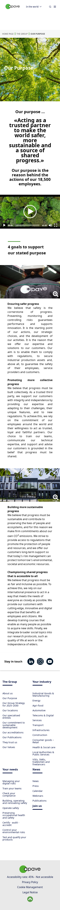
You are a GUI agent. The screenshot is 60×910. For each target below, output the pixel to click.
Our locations (10, 710)
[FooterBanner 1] (30, 872)
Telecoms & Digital (43, 715)
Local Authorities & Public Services (43, 753)
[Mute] (50, 225)
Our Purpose (37, 33)
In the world (32, 6)
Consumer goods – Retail (43, 741)
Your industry (41, 682)
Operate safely (10, 808)
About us (7, 693)
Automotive (39, 710)
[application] (30, 212)
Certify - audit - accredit (10, 823)
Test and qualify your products (14, 838)
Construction (39, 735)
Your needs (10, 769)
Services (37, 720)
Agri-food (37, 705)
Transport (38, 725)
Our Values (8, 747)
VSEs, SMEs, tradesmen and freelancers (41, 762)
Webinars (37, 795)
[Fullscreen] (55, 225)
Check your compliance (9, 794)
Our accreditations (13, 732)
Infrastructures (41, 730)
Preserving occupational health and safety (13, 815)
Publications (39, 800)
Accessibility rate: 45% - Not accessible (30, 877)
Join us (37, 806)
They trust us (9, 742)
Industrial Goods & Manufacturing (43, 694)
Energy (36, 700)
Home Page (8, 33)
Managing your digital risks (11, 782)
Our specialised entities (11, 716)
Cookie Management (30, 887)
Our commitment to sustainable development (13, 725)
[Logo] (13, 10)
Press (35, 785)
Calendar (37, 791)
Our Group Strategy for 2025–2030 (13, 704)
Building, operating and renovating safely (14, 802)
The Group (22, 33)
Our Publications (12, 737)
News (36, 769)
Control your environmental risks (13, 831)
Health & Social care (43, 747)
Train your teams (12, 788)
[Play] (30, 211)
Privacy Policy (30, 882)
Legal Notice (30, 892)
